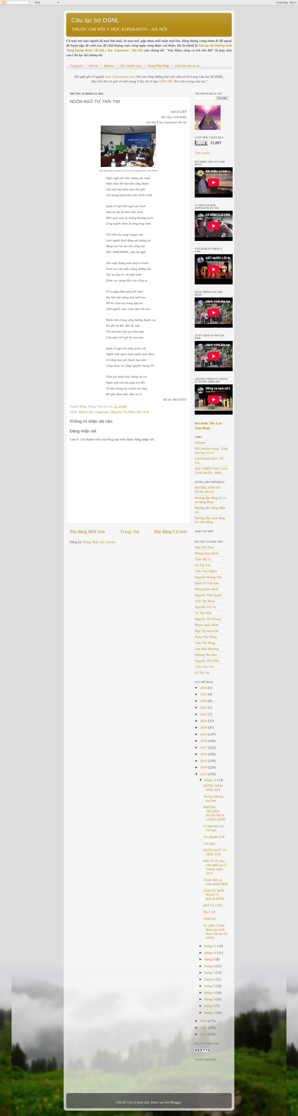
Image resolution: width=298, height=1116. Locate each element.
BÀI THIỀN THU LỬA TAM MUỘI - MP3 (211, 471)
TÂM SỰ (209, 919)
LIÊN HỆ (165, 81)
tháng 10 (210, 953)
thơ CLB (143, 412)
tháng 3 (210, 999)
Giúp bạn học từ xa (187, 65)
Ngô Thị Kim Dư (206, 631)
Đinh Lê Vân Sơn (207, 583)
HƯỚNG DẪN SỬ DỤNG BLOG (208, 490)
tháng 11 (210, 946)
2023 (204, 707)
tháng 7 (210, 972)
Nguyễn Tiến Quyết (208, 595)
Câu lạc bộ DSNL (95, 20)
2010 (204, 1034)
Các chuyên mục (130, 65)
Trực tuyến (202, 153)
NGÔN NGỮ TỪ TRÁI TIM (215, 852)
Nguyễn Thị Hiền (123, 412)
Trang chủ (76, 65)
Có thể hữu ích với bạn (213, 828)
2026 (204, 688)
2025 (204, 694)
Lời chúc (209, 843)
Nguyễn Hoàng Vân (208, 577)
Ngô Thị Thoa (204, 547)
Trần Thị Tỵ (203, 559)
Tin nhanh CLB (214, 837)
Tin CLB (209, 912)
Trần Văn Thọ (204, 666)
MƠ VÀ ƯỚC (213, 905)
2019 (204, 734)
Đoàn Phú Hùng (206, 637)
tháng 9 (210, 959)
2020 (204, 727)
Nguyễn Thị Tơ (205, 607)
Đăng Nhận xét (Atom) (99, 542)
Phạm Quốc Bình (206, 625)
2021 (204, 721)
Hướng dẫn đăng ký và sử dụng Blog (210, 500)
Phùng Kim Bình (206, 589)
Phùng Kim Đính (206, 553)
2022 (204, 714)
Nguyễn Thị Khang (208, 619)
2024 (204, 701)
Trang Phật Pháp (158, 65)
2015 (204, 761)
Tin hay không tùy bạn (213, 798)
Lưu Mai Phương (207, 649)
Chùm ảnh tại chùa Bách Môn (215, 882)
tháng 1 (210, 1012)
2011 (204, 1027)
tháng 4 (210, 992)
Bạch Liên (86, 412)
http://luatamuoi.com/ (120, 76)
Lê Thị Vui (202, 672)
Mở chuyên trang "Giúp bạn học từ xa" (211, 450)
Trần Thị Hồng (205, 643)
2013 (204, 774)
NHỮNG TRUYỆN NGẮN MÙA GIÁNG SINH (214, 813)
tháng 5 (210, 986)
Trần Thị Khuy (205, 601)
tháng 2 (210, 1006)
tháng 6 (210, 979)
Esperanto (102, 412)
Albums (109, 65)
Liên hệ (93, 65)
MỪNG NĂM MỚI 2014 (213, 788)
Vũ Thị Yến (203, 565)
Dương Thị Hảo (206, 655)
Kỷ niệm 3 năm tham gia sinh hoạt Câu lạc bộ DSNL (215, 931)
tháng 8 (210, 966)
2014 (204, 767)
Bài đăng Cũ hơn (170, 531)
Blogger (175, 1102)
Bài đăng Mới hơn (87, 531)
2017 (204, 747)
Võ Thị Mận (203, 613)
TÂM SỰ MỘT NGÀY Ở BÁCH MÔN (214, 895)
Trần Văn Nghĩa (206, 571)
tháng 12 (210, 780)
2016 (204, 754)
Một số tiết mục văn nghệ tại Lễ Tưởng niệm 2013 (215, 867)
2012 (204, 1021)
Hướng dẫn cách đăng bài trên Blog (210, 520)
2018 (204, 741)
